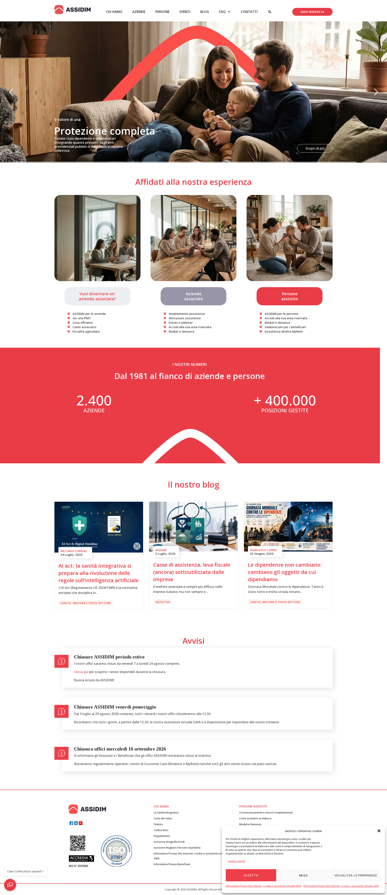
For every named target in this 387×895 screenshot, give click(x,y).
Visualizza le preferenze (356, 875)
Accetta (251, 875)
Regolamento (162, 836)
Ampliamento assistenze (187, 314)
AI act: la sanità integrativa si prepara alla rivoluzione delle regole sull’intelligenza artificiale (98, 573)
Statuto (158, 824)
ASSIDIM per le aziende (89, 314)
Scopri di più (315, 148)
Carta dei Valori (163, 818)
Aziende (138, 11)
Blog (204, 11)
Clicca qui (81, 672)
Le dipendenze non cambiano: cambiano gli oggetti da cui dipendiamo (285, 572)
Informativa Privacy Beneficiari (172, 864)
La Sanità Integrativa (166, 812)
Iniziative (162, 602)
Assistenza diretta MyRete (284, 331)
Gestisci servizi (236, 861)
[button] (379, 831)
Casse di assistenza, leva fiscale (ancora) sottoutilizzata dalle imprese (191, 572)
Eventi (185, 11)
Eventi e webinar (181, 322)
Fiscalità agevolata (86, 331)
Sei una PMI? (82, 318)
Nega (303, 875)
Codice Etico (161, 830)
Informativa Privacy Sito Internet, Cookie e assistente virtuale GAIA (263, 886)
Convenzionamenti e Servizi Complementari (266, 812)
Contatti (249, 11)
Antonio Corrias (73, 551)
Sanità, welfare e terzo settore (85, 603)
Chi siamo (114, 11)
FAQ (222, 11)
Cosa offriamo (83, 322)
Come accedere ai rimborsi (255, 818)
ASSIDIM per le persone (281, 314)
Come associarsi (84, 327)
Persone (162, 11)
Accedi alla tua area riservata (190, 327)
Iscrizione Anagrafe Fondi (169, 842)
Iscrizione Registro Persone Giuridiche (177, 847)
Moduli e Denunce (250, 824)
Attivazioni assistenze (185, 318)
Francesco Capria (263, 550)
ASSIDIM (160, 550)
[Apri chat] (10, 885)
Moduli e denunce (181, 331)
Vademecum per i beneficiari (285, 327)
